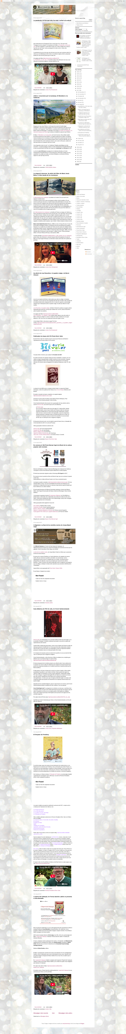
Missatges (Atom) (45, 1016)
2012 (78, 155)
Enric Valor (35, 848)
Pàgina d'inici (79, 24)
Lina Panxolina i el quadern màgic (41, 308)
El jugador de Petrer (37, 822)
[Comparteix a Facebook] (50, 87)
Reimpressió (54, 89)
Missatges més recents (40, 1013)
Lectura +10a (48, 1009)
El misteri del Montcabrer (57, 842)
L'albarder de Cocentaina (38, 825)
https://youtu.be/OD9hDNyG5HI (43, 863)
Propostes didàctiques (57, 728)
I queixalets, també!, (37, 826)
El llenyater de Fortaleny (41, 734)
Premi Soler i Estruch (81, 232)
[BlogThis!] (47, 87)
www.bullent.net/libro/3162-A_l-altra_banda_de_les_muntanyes (57, 235)
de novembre (81, 94)
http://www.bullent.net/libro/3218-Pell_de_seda (59, 697)
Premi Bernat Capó (53, 519)
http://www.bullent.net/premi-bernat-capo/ (57, 482)
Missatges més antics (65, 1013)
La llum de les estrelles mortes (40, 552)
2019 (78, 86)
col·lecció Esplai (60, 389)
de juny (80, 102)
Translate (86, 30)
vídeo (77, 248)
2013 (78, 153)
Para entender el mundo (82, 223)
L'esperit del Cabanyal (41, 936)
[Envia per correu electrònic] (46, 87)
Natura (54, 167)
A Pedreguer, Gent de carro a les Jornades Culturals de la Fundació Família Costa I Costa (87, 53)
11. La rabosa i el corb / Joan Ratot (40, 812)
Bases (46, 439)
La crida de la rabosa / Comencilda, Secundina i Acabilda (45, 819)
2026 (78, 71)
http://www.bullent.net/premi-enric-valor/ (42, 395)
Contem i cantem (80, 203)
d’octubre (80, 96)
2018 (78, 88)
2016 (78, 147)
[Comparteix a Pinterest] (51, 87)
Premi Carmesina (80, 228)
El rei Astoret (36, 821)
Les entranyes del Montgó (44, 845)
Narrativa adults (49, 602)
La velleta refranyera (57, 844)
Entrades (88, 251)
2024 (78, 76)
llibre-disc (78, 244)
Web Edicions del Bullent (82, 23)
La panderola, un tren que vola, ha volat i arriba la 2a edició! (52, 20)
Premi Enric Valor (53, 439)
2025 (78, 73)
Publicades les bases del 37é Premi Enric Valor (48, 336)
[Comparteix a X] (49, 87)
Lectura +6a (79, 216)
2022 (78, 80)
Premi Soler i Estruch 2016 (56, 568)
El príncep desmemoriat (38, 828)
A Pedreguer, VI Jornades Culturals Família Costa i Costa (87, 59)
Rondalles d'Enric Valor (54, 890)
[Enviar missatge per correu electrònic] (44, 87)
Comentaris (89, 254)
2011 (78, 157)
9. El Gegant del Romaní (38, 809)
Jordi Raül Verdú (54, 837)
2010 (78, 159)
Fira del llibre (79, 207)
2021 (78, 82)
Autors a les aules (80, 196)
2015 (78, 149)
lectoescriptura (79, 242)
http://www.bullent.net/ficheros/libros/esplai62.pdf (44, 660)
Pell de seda (40, 404)
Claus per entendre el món (82, 199)
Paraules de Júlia (37, 430)
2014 (78, 151)
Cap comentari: (38, 87)
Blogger (82, 1023)
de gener (80, 144)
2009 (78, 161)
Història (78, 208)
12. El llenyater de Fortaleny (39, 814)
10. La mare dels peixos (38, 811)
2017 (78, 90)
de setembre (81, 98)
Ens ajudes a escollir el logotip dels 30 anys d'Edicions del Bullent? (85, 37)
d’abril (79, 138)
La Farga (78, 210)
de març (80, 140)
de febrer (80, 142)
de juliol (80, 100)
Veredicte (78, 240)
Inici (53, 1013)
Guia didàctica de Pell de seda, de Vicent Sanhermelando (51, 609)
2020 (78, 84)
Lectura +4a (79, 214)
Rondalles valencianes (61, 854)
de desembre (81, 92)
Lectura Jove (48, 267)
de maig (80, 104)
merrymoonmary (66, 1023)
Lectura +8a (48, 89)
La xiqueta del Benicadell (44, 844)
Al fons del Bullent (80, 194)
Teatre (77, 239)
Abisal (77, 192)
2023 (78, 78)
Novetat (47, 890)
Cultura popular (48, 167)
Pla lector (78, 224)
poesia (78, 246)
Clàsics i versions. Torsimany (83, 201)
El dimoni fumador (46, 826)
